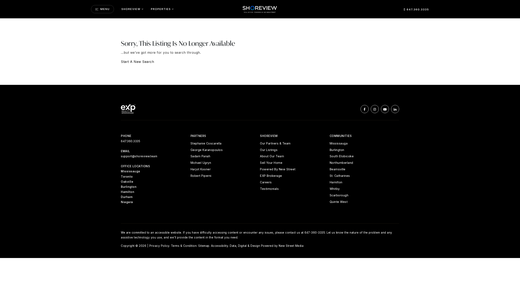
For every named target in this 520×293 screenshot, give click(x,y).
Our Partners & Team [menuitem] (275, 143)
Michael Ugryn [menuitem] (201, 162)
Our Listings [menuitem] (268, 150)
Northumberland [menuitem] (341, 162)
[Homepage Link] (260, 9)
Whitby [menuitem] (335, 188)
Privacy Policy (159, 245)
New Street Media (291, 245)
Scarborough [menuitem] (339, 195)
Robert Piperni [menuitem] (201, 175)
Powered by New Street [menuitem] (278, 169)
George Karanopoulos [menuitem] (207, 150)
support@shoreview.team (139, 156)
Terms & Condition (184, 245)
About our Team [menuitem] (272, 156)
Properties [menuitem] (161, 9)
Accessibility (219, 245)
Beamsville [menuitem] (338, 169)
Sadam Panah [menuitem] (200, 156)
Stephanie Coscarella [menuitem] (206, 143)
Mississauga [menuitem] (339, 143)
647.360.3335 (417, 9)
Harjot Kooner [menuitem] (201, 169)
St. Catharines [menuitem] (340, 175)
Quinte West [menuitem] (339, 201)
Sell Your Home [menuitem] (271, 162)
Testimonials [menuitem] (269, 188)
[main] (260, 52)
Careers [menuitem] (266, 182)
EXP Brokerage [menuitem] (271, 175)
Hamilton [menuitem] (336, 182)
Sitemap (203, 245)
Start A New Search (137, 62)
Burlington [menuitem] (337, 150)
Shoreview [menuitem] (131, 9)
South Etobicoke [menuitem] (342, 156)
